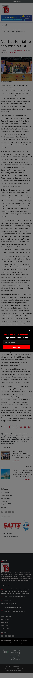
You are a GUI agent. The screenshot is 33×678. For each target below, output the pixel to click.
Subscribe (16, 347)
